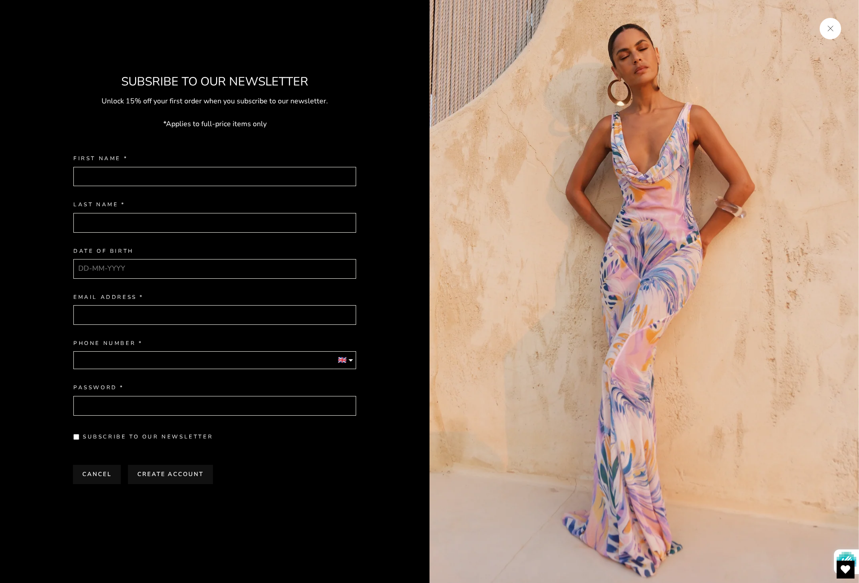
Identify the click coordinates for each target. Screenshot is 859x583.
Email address (105, 297)
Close (214, 502)
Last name (95, 204)
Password (95, 387)
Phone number (104, 343)
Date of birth (103, 251)
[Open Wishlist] (846, 570)
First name (97, 158)
